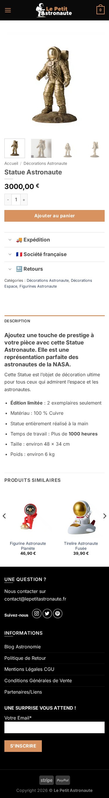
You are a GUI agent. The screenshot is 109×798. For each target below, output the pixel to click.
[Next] (95, 82)
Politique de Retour (25, 658)
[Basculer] (10, 240)
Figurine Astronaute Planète (28, 546)
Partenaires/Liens (23, 692)
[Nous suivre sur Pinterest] (57, 613)
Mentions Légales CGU (29, 669)
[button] (7, 10)
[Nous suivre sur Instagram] (37, 613)
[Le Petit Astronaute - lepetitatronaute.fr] (54, 10)
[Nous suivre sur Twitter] (47, 613)
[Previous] (13, 82)
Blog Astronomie (22, 647)
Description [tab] (17, 321)
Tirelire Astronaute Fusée (81, 546)
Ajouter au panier (54, 215)
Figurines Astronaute (38, 286)
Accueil (11, 163)
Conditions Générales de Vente (38, 680)
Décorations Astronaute (45, 163)
